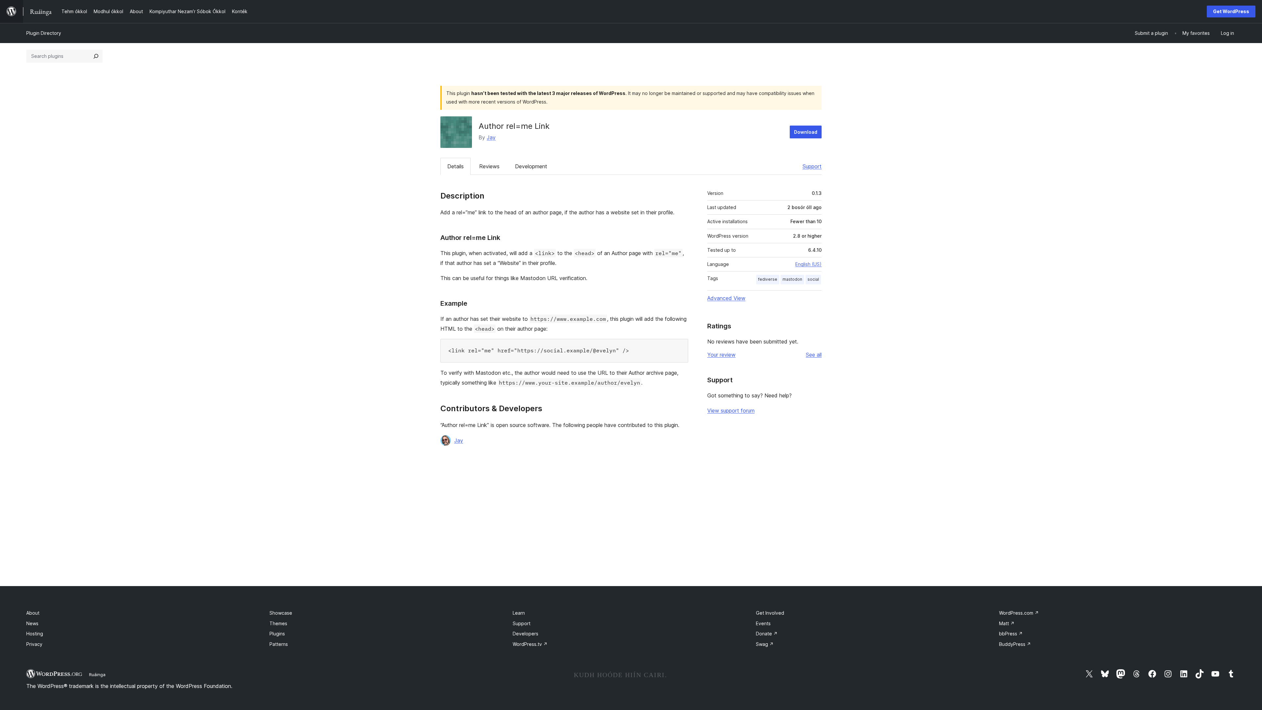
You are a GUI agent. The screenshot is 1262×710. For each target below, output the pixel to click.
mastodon (792, 279)
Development (531, 166)
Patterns (278, 644)
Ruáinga (97, 674)
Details (455, 166)
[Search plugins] (96, 56)
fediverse (767, 279)
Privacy (34, 644)
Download (805, 132)
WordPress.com (1019, 613)
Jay (491, 137)
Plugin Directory (43, 33)
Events (763, 623)
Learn (519, 613)
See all (814, 354)
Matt (1007, 623)
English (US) (808, 264)
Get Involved (770, 613)
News (32, 623)
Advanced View (726, 298)
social (813, 279)
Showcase (280, 613)
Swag (765, 644)
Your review (721, 354)
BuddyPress (1015, 644)
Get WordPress (1231, 11)
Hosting (34, 633)
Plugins (277, 633)
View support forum (731, 410)
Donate (767, 633)
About (32, 613)
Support (812, 166)
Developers (525, 633)
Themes (278, 623)
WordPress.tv (530, 644)
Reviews (489, 166)
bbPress (1011, 633)
